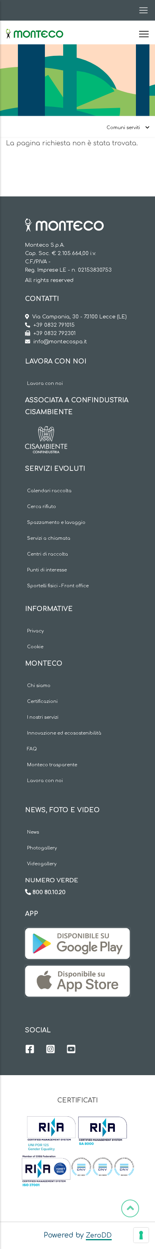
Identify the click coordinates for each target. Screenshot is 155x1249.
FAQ (32, 749)
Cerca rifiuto (41, 506)
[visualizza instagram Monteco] (50, 1050)
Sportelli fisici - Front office (58, 585)
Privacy (35, 631)
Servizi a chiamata (48, 538)
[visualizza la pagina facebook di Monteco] (30, 1050)
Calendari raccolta (49, 490)
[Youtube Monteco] (71, 1050)
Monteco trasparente (52, 764)
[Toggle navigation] (141, 10)
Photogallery (42, 848)
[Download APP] (77, 934)
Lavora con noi (45, 383)
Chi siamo (38, 685)
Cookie (35, 646)
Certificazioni (42, 701)
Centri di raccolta (47, 554)
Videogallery (41, 863)
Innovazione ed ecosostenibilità (64, 733)
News (33, 832)
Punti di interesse (47, 570)
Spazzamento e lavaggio (56, 522)
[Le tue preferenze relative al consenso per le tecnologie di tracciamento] (141, 1235)
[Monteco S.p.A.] (34, 26)
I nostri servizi (42, 717)
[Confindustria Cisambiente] (46, 432)
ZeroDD (99, 1235)
